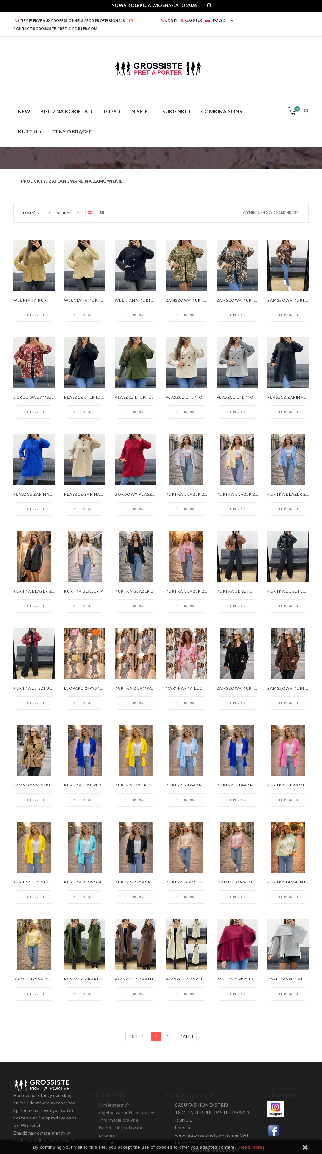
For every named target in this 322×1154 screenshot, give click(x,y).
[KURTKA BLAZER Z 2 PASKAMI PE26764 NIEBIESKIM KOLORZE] (288, 459)
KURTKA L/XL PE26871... (90, 785)
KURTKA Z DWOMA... (188, 785)
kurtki (27, 131)
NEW (24, 111)
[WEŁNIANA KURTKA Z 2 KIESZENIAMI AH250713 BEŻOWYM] (85, 265)
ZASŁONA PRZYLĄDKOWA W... (248, 979)
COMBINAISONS (221, 111)
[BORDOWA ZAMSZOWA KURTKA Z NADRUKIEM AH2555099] (34, 362)
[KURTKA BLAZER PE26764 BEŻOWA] (85, 556)
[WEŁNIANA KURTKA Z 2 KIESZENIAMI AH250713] (135, 265)
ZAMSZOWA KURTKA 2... (243, 688)
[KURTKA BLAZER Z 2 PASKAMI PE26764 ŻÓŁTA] (237, 459)
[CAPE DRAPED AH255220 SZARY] (288, 944)
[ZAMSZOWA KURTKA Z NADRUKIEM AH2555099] (237, 265)
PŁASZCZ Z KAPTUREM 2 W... (94, 979)
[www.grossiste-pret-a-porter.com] (161, 68)
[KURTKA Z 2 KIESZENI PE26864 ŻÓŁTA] (34, 847)
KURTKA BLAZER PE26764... (93, 591)
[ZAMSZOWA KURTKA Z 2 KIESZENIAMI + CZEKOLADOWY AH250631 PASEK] (288, 653)
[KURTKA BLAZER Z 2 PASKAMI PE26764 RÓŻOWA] (186, 556)
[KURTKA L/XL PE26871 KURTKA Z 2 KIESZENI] (85, 750)
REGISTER (193, 20)
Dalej (186, 1036)
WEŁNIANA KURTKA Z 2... (91, 300)
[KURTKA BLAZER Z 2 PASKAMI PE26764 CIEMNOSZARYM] (34, 556)
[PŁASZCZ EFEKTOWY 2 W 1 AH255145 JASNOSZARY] (237, 362)
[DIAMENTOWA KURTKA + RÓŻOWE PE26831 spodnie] (237, 847)
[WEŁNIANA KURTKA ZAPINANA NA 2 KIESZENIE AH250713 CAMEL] (34, 265)
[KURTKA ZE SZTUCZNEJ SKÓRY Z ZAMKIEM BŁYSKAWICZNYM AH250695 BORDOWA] (34, 653)
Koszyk (297, 108)
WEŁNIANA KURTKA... (36, 300)
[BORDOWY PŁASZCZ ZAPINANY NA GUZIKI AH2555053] (135, 459)
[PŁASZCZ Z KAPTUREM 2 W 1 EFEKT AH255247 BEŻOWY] (186, 944)
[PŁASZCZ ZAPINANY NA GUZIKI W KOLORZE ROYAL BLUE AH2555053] (34, 459)
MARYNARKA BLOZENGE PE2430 (200, 688)
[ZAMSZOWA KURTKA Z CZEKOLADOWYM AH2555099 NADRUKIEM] (288, 265)
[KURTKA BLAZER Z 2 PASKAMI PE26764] (135, 556)
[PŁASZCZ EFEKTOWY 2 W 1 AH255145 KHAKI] (135, 362)
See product (34, 315)
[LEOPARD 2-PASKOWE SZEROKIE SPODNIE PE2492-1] (85, 653)
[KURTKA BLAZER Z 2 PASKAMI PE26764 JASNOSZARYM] (186, 459)
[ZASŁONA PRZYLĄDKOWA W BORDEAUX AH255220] (237, 944)
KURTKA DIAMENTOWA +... (194, 882)
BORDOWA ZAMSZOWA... (40, 397)
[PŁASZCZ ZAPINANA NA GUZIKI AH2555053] (288, 362)
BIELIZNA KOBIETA (64, 111)
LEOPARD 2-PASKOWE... (89, 688)
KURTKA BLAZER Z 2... (189, 494)
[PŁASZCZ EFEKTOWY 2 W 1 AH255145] (85, 362)
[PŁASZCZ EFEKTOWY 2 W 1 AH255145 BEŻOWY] (186, 362)
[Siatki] (90, 212)
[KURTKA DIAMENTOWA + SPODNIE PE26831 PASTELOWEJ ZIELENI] (288, 847)
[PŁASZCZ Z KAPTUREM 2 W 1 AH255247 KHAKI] (85, 944)
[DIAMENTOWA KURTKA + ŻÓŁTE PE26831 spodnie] (34, 944)
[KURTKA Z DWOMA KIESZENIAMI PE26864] (135, 847)
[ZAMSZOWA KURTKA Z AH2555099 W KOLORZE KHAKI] (186, 265)
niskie (139, 111)
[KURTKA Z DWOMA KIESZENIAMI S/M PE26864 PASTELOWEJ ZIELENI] (85, 847)
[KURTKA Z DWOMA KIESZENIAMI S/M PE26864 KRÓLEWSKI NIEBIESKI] (237, 750)
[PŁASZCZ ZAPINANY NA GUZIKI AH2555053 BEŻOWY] (85, 459)
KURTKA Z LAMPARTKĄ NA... (145, 688)
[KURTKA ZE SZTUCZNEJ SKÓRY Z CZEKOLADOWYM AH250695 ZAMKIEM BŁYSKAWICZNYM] (237, 556)
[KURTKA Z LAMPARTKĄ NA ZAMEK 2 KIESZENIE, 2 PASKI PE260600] (135, 653)
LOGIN (171, 20)
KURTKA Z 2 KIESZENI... (38, 882)
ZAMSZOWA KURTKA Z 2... (41, 785)
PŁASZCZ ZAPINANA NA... (294, 397)
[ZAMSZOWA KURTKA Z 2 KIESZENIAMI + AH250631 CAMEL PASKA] (34, 750)
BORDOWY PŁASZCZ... (138, 494)
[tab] (161, 6)
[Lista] (102, 212)
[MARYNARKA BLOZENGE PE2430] (186, 653)
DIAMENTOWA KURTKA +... (245, 882)
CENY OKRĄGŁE (72, 131)
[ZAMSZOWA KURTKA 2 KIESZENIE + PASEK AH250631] (237, 653)
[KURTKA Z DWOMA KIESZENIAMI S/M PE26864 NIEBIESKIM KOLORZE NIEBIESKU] (186, 750)
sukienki (174, 111)
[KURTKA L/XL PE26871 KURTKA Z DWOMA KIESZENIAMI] (135, 750)
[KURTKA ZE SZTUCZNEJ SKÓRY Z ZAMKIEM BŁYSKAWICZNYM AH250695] (288, 556)
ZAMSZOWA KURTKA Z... (192, 300)
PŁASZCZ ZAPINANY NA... (40, 494)
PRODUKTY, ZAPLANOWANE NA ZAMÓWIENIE (72, 181)
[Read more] (250, 1147)
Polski (219, 20)
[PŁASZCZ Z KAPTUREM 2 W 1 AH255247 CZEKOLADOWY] (135, 944)
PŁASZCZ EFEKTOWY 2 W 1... (94, 397)
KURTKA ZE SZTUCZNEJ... (244, 591)
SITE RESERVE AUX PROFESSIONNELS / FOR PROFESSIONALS (71, 21)
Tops (110, 111)
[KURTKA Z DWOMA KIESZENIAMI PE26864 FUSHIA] (288, 750)
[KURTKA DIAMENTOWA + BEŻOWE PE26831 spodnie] (186, 847)
